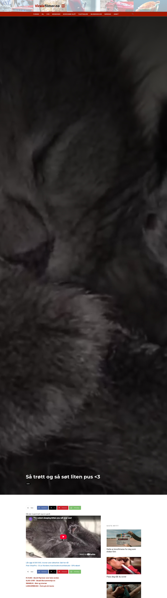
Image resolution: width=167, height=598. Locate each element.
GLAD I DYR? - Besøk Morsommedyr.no (40, 581)
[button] (132, 14)
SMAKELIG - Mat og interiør (36, 583)
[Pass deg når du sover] (124, 565)
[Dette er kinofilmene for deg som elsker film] (124, 538)
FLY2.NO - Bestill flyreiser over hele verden (42, 578)
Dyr (28, 484)
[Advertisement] (61, 501)
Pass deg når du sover (116, 577)
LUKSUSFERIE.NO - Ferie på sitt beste (40, 586)
